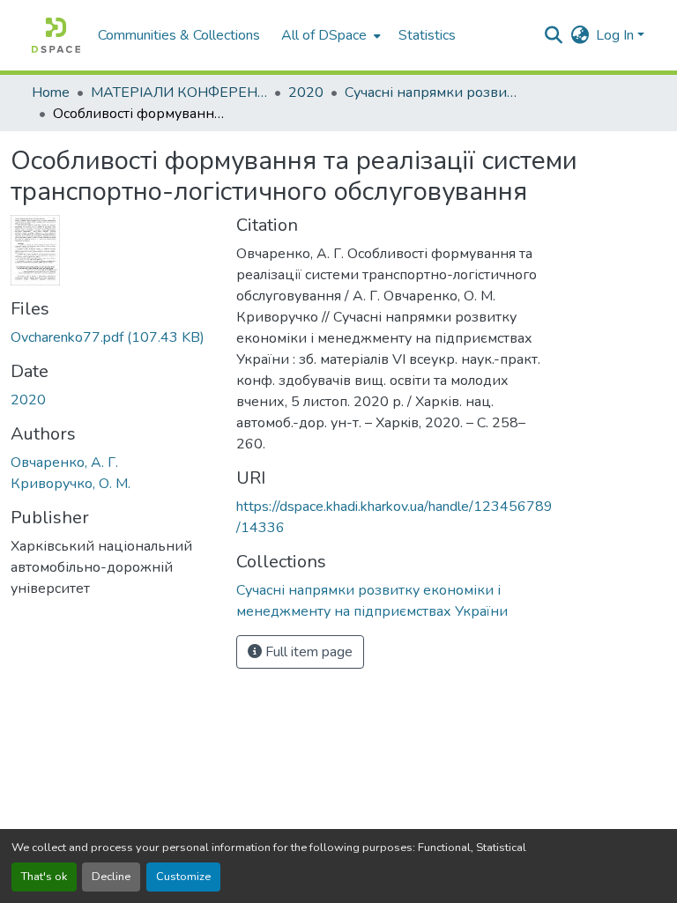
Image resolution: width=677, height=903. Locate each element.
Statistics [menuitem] (427, 35)
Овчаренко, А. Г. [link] (64, 462)
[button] (56, 35)
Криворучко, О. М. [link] (70, 483)
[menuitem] (329, 35)
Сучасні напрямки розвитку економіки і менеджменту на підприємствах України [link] (433, 92)
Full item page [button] (307, 652)
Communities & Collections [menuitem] (179, 35)
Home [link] (51, 92)
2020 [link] (306, 92)
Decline (111, 876)
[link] (113, 337)
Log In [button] (616, 35)
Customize (183, 876)
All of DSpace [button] (324, 35)
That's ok (44, 876)
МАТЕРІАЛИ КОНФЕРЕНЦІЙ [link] (179, 92)
